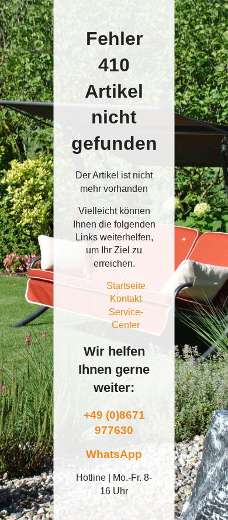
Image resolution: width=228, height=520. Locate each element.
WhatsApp (114, 454)
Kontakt (125, 299)
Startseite (126, 286)
